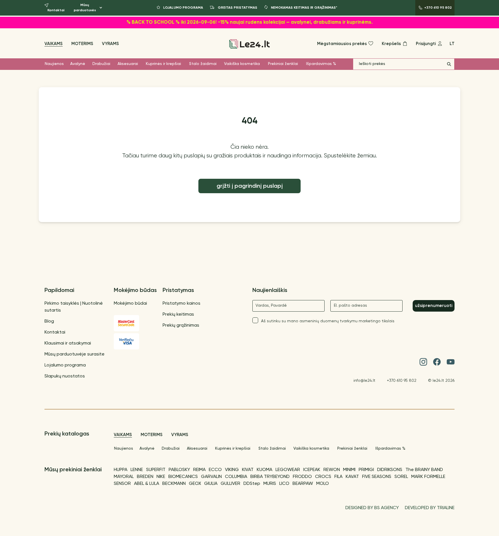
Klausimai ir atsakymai (67, 343)
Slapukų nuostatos (64, 376)
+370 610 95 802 (401, 381)
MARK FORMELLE (428, 476)
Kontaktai (54, 332)
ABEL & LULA (146, 483)
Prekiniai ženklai (283, 64)
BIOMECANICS (183, 476)
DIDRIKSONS (389, 470)
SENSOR (122, 483)
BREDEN (145, 476)
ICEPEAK (311, 470)
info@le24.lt (364, 381)
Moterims (82, 44)
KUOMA (264, 470)
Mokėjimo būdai (130, 303)
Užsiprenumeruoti (433, 306)
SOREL (401, 476)
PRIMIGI (366, 470)
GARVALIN (211, 476)
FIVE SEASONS (376, 476)
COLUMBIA (236, 476)
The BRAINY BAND (424, 470)
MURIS (269, 483)
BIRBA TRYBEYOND (270, 476)
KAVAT (352, 476)
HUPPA (120, 470)
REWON (331, 470)
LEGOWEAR (287, 470)
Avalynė (77, 64)
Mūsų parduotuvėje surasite (74, 354)
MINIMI (349, 470)
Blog (49, 321)
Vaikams (53, 44)
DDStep (251, 483)
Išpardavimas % (321, 64)
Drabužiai (101, 64)
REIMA (199, 470)
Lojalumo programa (65, 365)
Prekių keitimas (178, 314)
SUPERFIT (155, 470)
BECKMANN (174, 483)
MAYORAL (124, 476)
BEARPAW (303, 483)
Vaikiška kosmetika (242, 64)
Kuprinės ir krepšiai (163, 64)
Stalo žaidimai (203, 64)
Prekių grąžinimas (181, 325)
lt (452, 44)
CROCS (323, 476)
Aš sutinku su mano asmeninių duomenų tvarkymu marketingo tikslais (327, 321)
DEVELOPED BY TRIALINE (430, 508)
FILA (338, 476)
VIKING (232, 470)
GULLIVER (230, 483)
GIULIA (210, 483)
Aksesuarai (128, 64)
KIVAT (248, 470)
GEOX (195, 483)
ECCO (215, 470)
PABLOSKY (179, 470)
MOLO (322, 483)
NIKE (161, 476)
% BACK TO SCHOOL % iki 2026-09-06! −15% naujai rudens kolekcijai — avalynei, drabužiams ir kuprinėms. (249, 22)
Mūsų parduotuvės (85, 7)
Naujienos (54, 64)
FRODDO (302, 476)
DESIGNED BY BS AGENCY (372, 508)
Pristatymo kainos (181, 303)
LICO (284, 483)
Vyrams (110, 44)
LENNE (137, 470)
